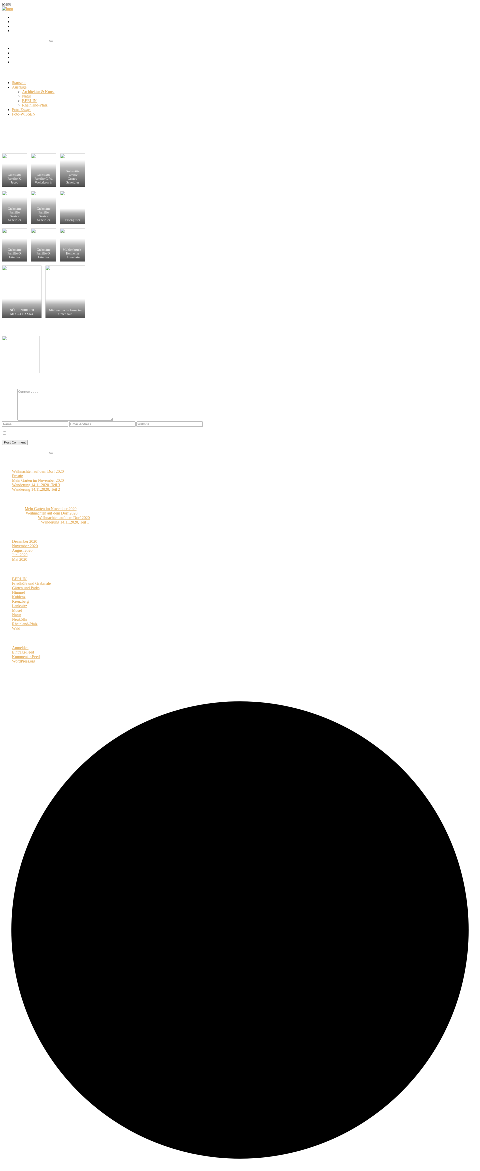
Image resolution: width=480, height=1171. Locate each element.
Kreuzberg (20, 601)
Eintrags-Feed (23, 652)
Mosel (17, 610)
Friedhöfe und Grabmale (39, 329)
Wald (16, 628)
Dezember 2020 (24, 541)
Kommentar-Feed (26, 656)
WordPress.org (23, 661)
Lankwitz (19, 606)
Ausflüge (19, 87)
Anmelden (20, 648)
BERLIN (29, 100)
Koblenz (19, 597)
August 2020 (22, 550)
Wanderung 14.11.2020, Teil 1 (65, 522)
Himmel (18, 592)
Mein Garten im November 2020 (38, 480)
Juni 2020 (20, 555)
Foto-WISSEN (24, 114)
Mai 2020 (19, 559)
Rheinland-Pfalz (35, 105)
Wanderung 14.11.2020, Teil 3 (36, 485)
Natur (26, 96)
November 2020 (25, 546)
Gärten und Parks (26, 588)
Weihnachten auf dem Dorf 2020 (38, 471)
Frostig (17, 476)
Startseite (19, 82)
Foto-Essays (21, 110)
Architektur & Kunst (38, 92)
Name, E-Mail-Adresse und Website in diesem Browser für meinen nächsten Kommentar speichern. (86, 433)
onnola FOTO (20, 72)
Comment (10, 419)
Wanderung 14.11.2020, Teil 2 (36, 489)
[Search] (51, 453)
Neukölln (69, 329)
